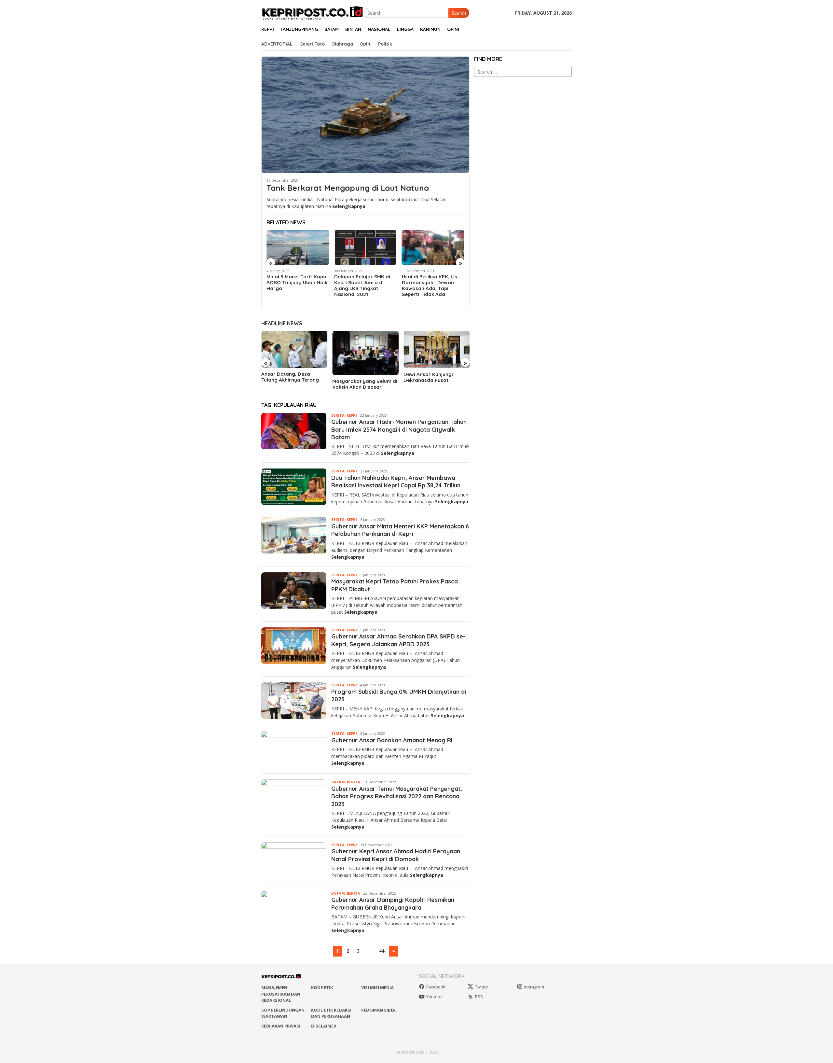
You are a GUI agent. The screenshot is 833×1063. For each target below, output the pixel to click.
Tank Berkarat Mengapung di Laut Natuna (347, 188)
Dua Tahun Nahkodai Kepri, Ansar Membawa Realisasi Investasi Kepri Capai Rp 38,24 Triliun (395, 481)
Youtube (434, 997)
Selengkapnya (348, 206)
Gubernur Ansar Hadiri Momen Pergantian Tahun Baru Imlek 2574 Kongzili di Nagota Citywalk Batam (399, 429)
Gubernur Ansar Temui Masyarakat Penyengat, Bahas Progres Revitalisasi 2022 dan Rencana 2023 (396, 796)
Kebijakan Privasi (280, 1026)
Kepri (352, 415)
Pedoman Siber (378, 1010)
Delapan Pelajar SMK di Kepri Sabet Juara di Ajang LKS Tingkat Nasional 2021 (362, 285)
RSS (479, 997)
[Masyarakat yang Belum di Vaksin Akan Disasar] (365, 353)
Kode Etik (322, 987)
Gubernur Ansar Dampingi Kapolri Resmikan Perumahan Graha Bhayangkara (392, 903)
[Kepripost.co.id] (312, 12)
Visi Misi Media (377, 987)
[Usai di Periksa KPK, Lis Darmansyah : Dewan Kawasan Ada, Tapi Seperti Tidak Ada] (433, 247)
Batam (338, 781)
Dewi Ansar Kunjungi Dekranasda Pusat (428, 377)
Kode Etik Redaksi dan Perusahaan (331, 1013)
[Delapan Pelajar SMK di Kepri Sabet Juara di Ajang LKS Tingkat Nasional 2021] (365, 247)
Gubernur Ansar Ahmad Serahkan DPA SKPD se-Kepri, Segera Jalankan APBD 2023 (398, 640)
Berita (338, 415)
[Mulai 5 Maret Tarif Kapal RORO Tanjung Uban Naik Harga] (297, 247)
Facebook (435, 987)
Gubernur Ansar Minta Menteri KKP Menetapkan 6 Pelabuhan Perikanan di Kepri (400, 530)
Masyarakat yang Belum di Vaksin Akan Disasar (364, 384)
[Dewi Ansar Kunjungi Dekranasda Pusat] (436, 349)
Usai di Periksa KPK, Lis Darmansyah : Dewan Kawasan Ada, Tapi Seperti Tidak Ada (429, 285)
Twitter (481, 987)
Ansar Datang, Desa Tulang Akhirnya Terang (290, 377)
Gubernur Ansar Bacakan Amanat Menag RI (392, 740)
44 (381, 951)
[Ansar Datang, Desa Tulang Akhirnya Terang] (294, 349)
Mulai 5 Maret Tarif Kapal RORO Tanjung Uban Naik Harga (297, 282)
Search (459, 13)
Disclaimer (323, 1026)
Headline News (281, 323)
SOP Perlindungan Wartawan (283, 1013)
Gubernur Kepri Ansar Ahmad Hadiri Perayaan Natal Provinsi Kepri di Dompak (395, 854)
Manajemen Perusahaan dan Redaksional (280, 994)
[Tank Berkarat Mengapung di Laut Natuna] (365, 114)
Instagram (534, 987)
